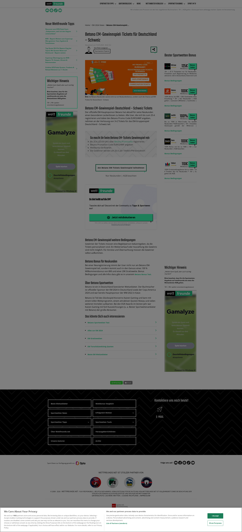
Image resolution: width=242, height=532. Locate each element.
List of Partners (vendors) (116, 523)
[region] (121, 519)
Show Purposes (215, 523)
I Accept (215, 516)
